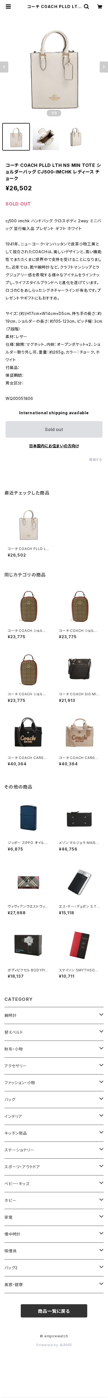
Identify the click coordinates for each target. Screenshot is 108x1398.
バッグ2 (11, 1267)
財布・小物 (13, 1049)
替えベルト (13, 1032)
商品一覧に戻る (54, 1311)
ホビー (10, 1200)
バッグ (9, 1099)
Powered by (48, 1345)
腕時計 (10, 1015)
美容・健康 (13, 1284)
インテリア (13, 1116)
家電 (8, 1217)
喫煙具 (10, 1251)
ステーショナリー (19, 1150)
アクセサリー (15, 1065)
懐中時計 (12, 1234)
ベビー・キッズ (17, 1183)
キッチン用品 (15, 1133)
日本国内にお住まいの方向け (54, 445)
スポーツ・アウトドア (22, 1166)
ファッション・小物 (19, 1082)
